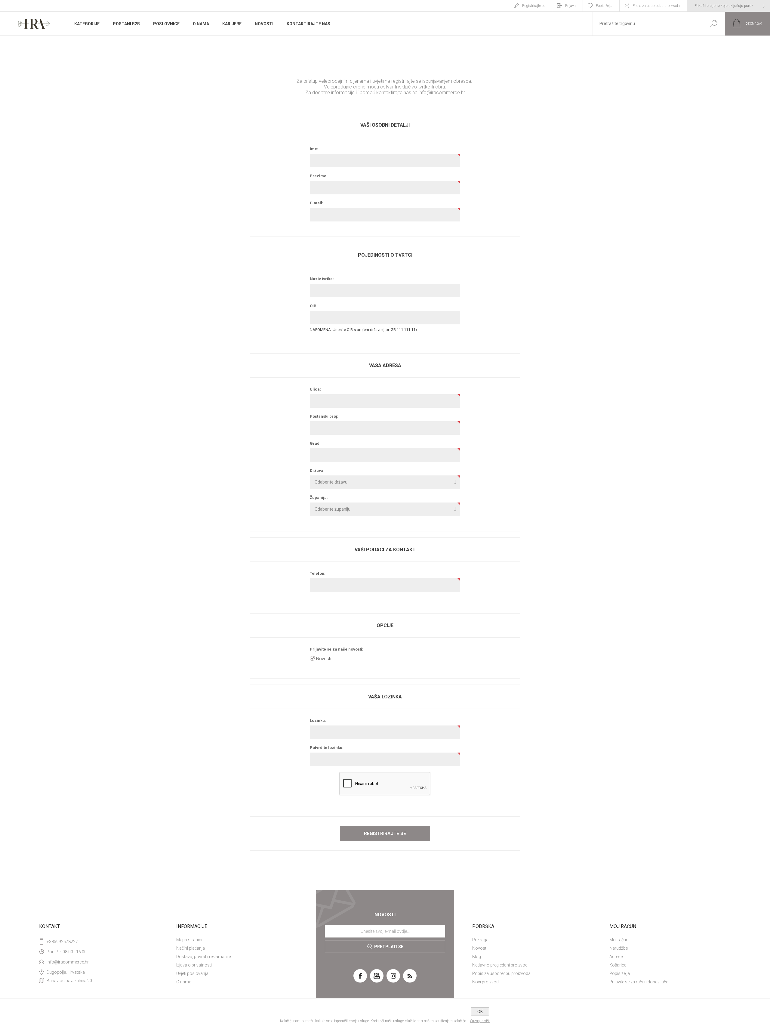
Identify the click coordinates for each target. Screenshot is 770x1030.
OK (480, 1011)
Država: (317, 470)
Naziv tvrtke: (322, 279)
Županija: (319, 497)
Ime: (314, 149)
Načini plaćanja (190, 948)
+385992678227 (62, 941)
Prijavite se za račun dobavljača (638, 981)
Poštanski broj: (324, 416)
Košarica (618, 965)
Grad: (315, 443)
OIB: (314, 306)
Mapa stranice (189, 939)
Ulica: (315, 389)
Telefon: (317, 573)
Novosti (323, 658)
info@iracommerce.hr (442, 92)
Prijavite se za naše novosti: (336, 649)
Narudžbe (618, 948)
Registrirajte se (533, 6)
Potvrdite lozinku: (326, 747)
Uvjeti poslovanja (192, 973)
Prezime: (319, 176)
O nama (183, 981)
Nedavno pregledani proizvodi (500, 965)
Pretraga (480, 939)
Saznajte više (480, 1021)
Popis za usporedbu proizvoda (656, 6)
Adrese (616, 956)
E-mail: (316, 203)
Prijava (570, 6)
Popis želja (619, 973)
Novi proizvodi (486, 981)
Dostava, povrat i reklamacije (203, 956)
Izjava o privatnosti (194, 965)
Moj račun (618, 939)
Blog (476, 956)
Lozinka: (318, 720)
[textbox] (647, 24)
